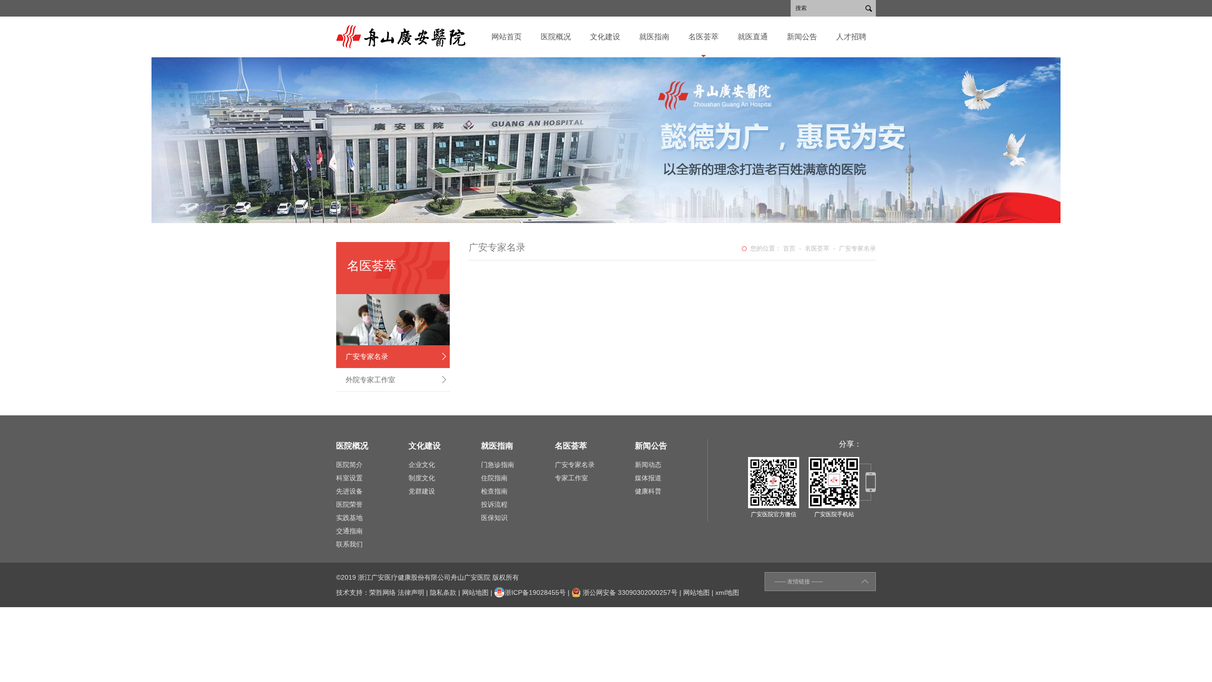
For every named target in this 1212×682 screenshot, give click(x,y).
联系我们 (349, 544)
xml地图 (727, 592)
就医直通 (753, 37)
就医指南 (654, 37)
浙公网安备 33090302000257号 (629, 592)
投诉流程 (494, 504)
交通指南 (349, 531)
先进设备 (349, 491)
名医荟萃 (703, 37)
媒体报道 (648, 478)
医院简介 (349, 464)
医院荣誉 (349, 504)
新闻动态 (648, 464)
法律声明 (411, 592)
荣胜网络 (382, 592)
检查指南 (494, 491)
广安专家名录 (367, 356)
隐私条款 (443, 592)
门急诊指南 (497, 464)
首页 (789, 248)
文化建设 (605, 37)
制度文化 (422, 478)
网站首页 (506, 37)
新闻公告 (802, 37)
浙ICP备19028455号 (535, 592)
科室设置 (349, 478)
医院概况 (556, 37)
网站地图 (475, 592)
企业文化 (422, 464)
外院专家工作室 (370, 380)
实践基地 (349, 517)
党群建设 (422, 491)
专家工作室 (571, 478)
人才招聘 (851, 37)
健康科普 (648, 491)
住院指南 (494, 478)
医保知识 (494, 517)
